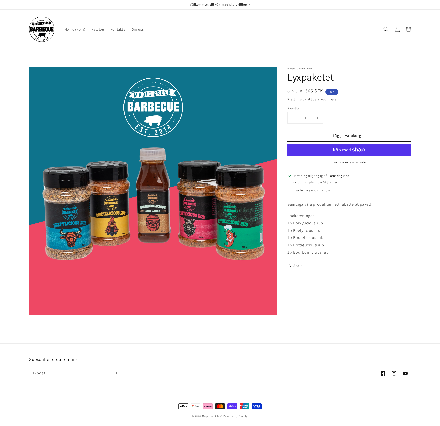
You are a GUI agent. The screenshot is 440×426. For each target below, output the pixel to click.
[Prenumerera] (115, 373)
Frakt (308, 99)
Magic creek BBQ (212, 416)
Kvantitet (294, 108)
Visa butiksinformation (311, 190)
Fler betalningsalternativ (349, 162)
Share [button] (298, 265)
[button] (386, 29)
